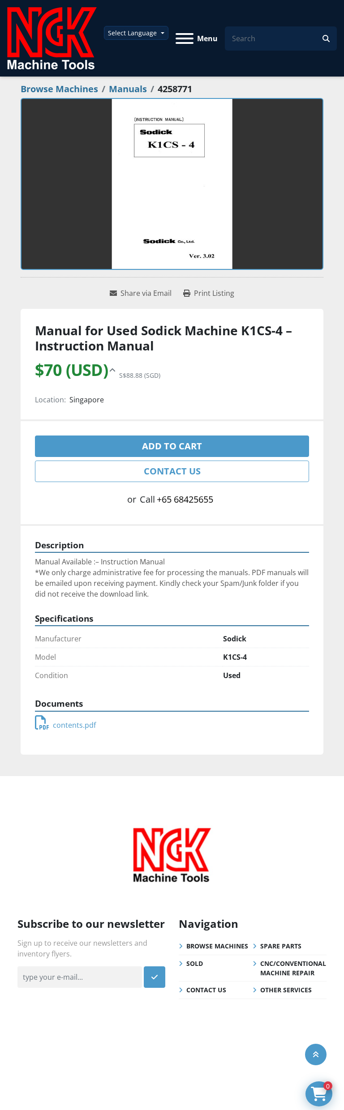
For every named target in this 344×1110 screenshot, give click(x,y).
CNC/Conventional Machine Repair (293, 968)
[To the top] (316, 1054)
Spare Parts (280, 946)
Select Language (132, 33)
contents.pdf (74, 725)
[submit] (326, 38)
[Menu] (185, 38)
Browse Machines (217, 946)
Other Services (286, 990)
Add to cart (172, 446)
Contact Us (172, 471)
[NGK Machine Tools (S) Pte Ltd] (172, 853)
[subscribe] (154, 977)
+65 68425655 (185, 499)
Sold (194, 963)
